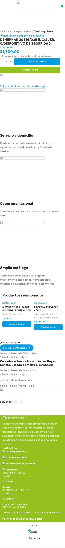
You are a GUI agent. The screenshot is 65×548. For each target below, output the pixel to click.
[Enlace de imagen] (20, 418)
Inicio (3, 31)
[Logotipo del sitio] (32, 7)
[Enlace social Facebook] (15, 401)
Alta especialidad (21, 31)
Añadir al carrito (37, 61)
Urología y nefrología (45, 317)
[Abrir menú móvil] (3, 7)
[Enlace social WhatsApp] (21, 401)
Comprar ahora (30, 69)
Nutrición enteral (11, 314)
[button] (16, 324)
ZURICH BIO (7, 47)
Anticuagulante (44, 31)
